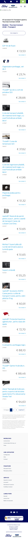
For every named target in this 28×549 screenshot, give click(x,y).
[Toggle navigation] (25, 6)
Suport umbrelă (8, 270)
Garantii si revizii (8, 480)
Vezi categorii (13, 33)
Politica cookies (13, 529)
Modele (5, 25)
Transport (12, 27)
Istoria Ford (6, 498)
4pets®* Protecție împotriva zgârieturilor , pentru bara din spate (13, 321)
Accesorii (6, 482)
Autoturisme (7, 441)
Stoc (5, 457)
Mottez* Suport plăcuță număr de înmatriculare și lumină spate (12, 246)
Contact (6, 459)
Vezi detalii (22, 55)
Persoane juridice (8, 471)
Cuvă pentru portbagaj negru (14, 345)
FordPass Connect (8, 487)
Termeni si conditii (13, 527)
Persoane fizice (7, 468)
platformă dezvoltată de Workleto (14, 531)
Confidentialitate (13, 528)
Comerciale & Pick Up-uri (10, 443)
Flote (5, 445)
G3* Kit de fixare (8, 46)
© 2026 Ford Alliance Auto (13, 525)
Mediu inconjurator (8, 500)
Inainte (21, 410)
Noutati (5, 496)
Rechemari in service (9, 484)
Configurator (7, 454)
